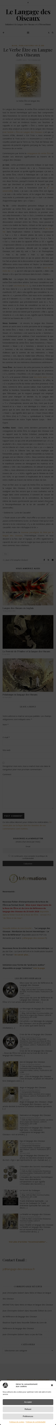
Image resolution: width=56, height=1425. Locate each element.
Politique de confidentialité (35, 1422)
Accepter (28, 1402)
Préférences (28, 1416)
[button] (52, 1385)
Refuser (28, 1409)
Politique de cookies (16, 1422)
